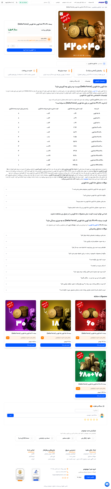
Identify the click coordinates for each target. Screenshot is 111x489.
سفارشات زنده (24, 2)
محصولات (90, 2)
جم (103, 7)
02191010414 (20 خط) (61, 472)
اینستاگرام (31, 457)
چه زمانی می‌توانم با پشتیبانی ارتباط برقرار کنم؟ (93, 235)
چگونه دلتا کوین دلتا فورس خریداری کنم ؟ (94, 195)
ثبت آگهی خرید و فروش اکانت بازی (86, 459)
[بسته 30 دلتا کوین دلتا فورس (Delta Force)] (20, 315)
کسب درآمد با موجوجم (66, 3)
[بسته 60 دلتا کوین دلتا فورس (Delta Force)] (90, 315)
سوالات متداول (92, 457)
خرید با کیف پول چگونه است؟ (97, 260)
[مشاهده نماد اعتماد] (36, 475)
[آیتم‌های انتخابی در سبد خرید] (2, 2)
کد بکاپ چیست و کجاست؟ (98, 266)
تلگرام (32, 454)
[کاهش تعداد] (17, 46)
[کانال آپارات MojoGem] (63, 478)
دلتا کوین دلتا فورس (96, 7)
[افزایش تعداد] (8, 46)
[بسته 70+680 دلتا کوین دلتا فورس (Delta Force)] (90, 366)
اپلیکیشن (57, 3)
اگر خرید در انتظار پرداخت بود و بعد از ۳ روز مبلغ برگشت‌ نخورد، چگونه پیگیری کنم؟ (83, 284)
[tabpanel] (55, 189)
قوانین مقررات (90, 477)
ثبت (10, 415)
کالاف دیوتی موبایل (50, 454)
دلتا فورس (95, 91)
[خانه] (103, 2)
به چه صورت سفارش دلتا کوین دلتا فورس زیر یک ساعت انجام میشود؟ (87, 208)
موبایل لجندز (51, 459)
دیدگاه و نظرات (73, 81)
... (53, 2)
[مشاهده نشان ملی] (20, 475)
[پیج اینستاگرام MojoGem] (65, 478)
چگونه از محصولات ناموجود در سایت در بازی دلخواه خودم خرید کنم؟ (87, 254)
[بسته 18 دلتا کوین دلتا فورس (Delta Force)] (55, 315)
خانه (106, 7)
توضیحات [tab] (87, 81)
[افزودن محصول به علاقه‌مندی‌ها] (61, 14)
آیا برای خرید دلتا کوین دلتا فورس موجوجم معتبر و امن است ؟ (89, 189)
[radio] (85, 419)
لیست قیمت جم (71, 459)
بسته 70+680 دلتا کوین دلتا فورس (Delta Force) (92, 384)
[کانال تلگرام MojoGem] (67, 478)
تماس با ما (72, 457)
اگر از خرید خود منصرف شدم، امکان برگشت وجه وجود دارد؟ (90, 272)
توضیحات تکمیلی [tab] (100, 81)
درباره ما (79, 477)
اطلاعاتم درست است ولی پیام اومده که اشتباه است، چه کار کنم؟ (89, 247)
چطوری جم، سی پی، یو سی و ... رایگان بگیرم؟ (93, 278)
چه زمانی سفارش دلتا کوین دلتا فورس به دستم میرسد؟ (91, 201)
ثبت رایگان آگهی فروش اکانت (79, 3)
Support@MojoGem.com (59, 475)
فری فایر (52, 457)
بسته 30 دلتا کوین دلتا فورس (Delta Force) (24, 333)
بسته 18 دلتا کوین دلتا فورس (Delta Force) (59, 333)
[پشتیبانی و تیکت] (107, 484)
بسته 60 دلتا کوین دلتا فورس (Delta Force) (94, 333)
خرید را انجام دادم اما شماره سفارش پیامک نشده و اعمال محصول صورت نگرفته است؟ (83, 290)
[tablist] (95, 81)
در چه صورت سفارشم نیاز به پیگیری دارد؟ (95, 241)
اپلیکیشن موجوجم (70, 454)
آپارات (32, 459)
